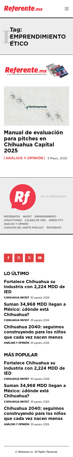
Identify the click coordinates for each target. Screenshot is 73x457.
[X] (29, 258)
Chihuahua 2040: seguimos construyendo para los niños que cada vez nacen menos (35, 332)
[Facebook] (8, 258)
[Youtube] (40, 258)
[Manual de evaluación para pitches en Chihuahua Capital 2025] (36, 106)
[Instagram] (18, 258)
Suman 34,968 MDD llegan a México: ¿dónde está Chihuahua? (35, 309)
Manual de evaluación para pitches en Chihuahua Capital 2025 (33, 141)
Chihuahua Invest (16, 297)
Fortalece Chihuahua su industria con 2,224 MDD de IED (34, 286)
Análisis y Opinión (24, 158)
